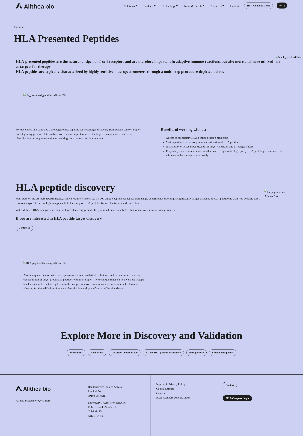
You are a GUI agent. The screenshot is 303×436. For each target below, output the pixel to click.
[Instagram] (171, 407)
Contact (234, 6)
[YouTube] (165, 407)
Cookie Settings (165, 388)
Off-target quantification (125, 352)
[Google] (184, 407)
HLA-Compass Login (258, 5)
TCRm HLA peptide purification (163, 352)
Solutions (129, 6)
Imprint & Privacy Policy (170, 384)
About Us (216, 6)
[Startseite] (35, 6)
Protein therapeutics (223, 352)
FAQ (282, 5)
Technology (168, 6)
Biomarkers (97, 352)
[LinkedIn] (158, 407)
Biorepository (196, 352)
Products (148, 6)
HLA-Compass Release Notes (173, 397)
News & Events (193, 6)
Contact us (24, 227)
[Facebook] (178, 407)
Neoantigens (76, 352)
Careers (160, 393)
